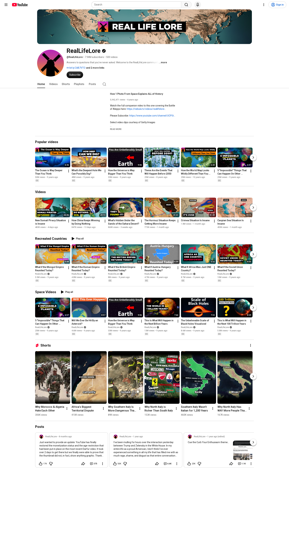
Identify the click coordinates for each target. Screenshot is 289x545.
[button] (116, 129)
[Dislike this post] (51, 463)
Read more (116, 129)
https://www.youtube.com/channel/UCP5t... (152, 115)
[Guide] (6, 5)
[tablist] (144, 84)
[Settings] (264, 5)
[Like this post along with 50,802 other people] (115, 463)
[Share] (83, 463)
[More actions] (68, 171)
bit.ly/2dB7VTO (77, 67)
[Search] (186, 4)
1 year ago (138, 436)
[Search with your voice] (197, 4)
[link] (71, 451)
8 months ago (65, 436)
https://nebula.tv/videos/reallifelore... (146, 109)
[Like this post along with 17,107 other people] (40, 463)
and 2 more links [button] (95, 67)
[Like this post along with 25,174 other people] (189, 463)
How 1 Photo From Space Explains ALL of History (136, 94)
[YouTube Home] (19, 4)
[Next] (253, 157)
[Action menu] (102, 463)
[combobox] (137, 5)
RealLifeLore (41, 274)
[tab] (41, 84)
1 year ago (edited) (216, 436)
